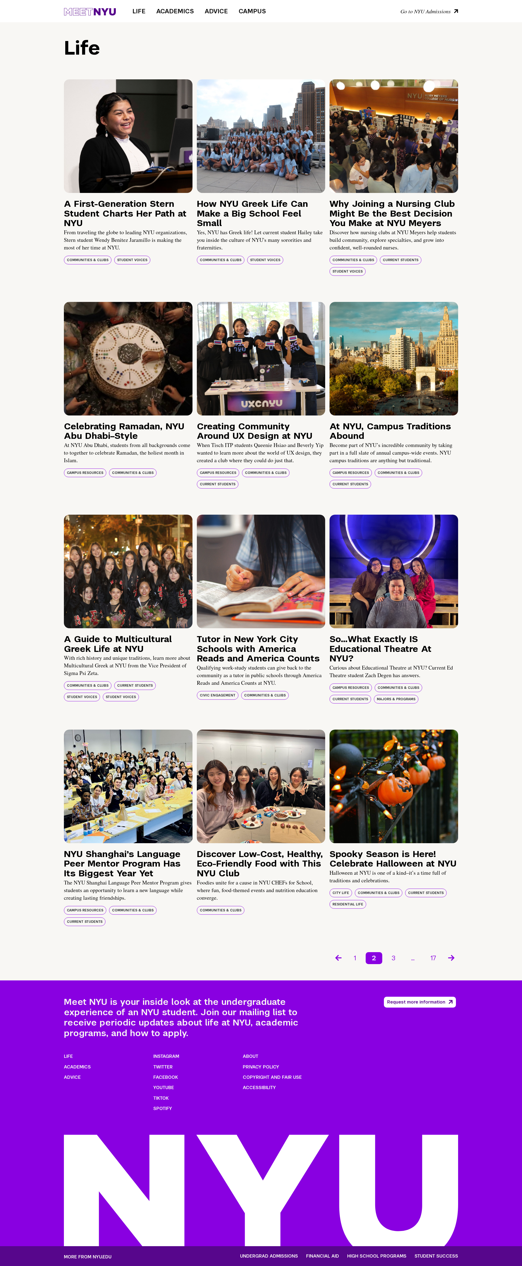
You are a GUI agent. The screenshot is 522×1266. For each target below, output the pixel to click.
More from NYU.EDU (87, 1257)
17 (433, 958)
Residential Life (348, 904)
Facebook (165, 1077)
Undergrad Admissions (269, 1256)
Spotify (162, 1108)
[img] (128, 136)
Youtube (163, 1087)
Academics (175, 11)
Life (138, 11)
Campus (252, 11)
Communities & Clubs (87, 260)
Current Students (400, 260)
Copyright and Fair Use (272, 1077)
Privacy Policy (261, 1067)
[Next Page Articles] (452, 957)
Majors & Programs (396, 699)
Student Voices (132, 260)
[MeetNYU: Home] (90, 11)
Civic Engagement (217, 695)
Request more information (416, 1002)
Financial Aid (322, 1256)
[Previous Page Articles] (338, 957)
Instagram (166, 1056)
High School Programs (376, 1256)
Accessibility (259, 1087)
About (250, 1056)
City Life (341, 893)
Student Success (436, 1256)
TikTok (161, 1098)
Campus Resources (85, 473)
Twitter (163, 1067)
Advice (216, 11)
